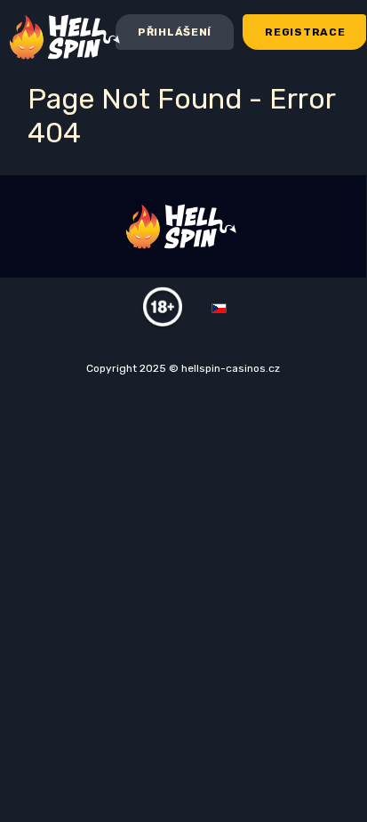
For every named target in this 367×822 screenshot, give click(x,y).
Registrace (305, 32)
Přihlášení (174, 32)
